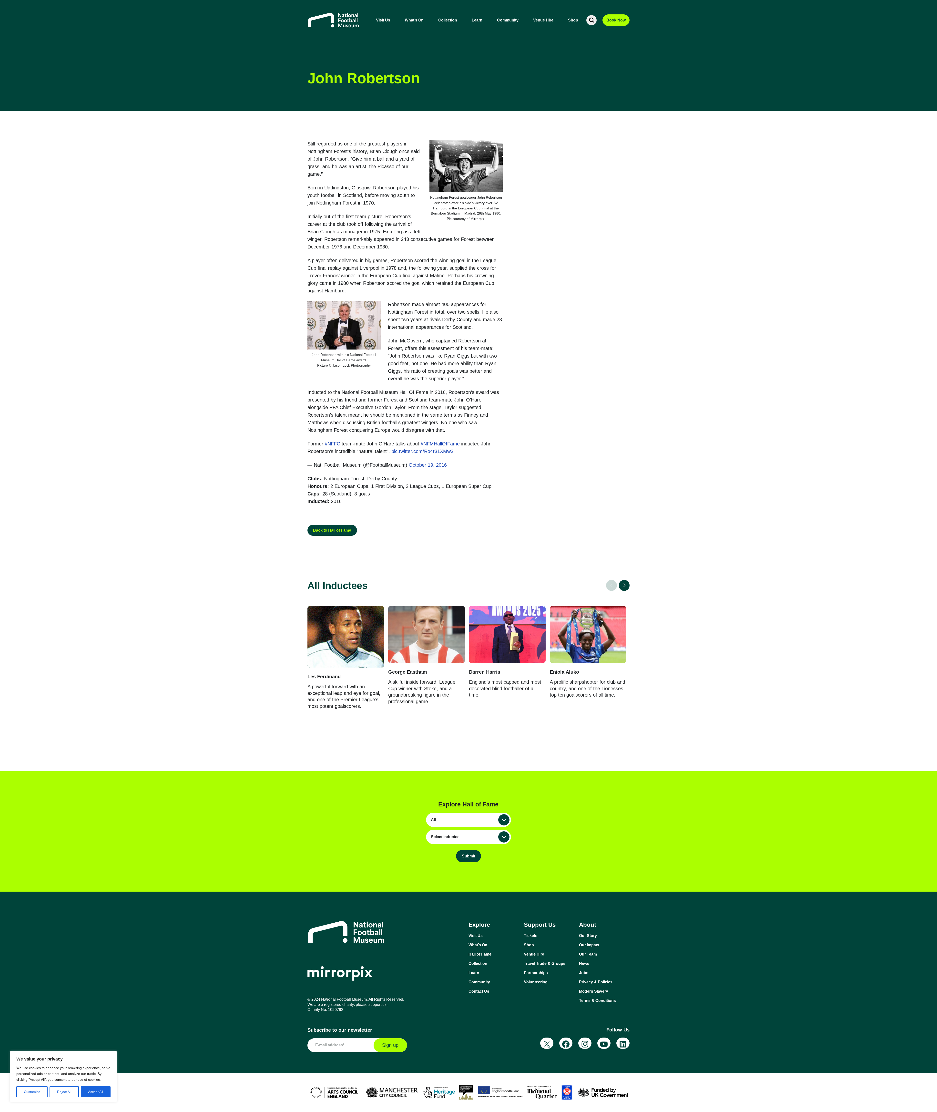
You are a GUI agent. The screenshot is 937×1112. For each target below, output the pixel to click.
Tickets (530, 936)
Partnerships (536, 973)
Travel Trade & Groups (544, 963)
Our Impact (589, 945)
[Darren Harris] (507, 634)
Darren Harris (484, 672)
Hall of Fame (479, 954)
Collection (447, 20)
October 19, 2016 (428, 465)
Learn (477, 20)
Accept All (95, 1092)
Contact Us (478, 991)
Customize (32, 1092)
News (584, 963)
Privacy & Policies (595, 982)
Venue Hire (543, 20)
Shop (573, 20)
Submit (468, 856)
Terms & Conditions (597, 1001)
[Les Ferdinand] (345, 637)
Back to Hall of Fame (332, 530)
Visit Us (383, 20)
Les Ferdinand (324, 676)
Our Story (588, 936)
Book (616, 20)
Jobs (583, 973)
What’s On (414, 20)
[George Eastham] (426, 634)
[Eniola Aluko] (588, 634)
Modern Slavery (593, 991)
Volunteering (536, 982)
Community (508, 20)
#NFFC (332, 443)
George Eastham (407, 672)
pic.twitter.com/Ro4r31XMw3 (422, 451)
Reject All (64, 1092)
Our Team (588, 954)
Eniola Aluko (564, 672)
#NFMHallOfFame (440, 443)
